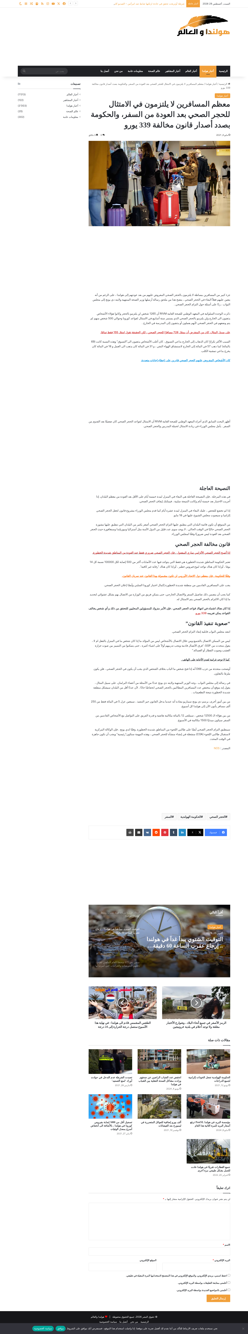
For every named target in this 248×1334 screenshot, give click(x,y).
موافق (60, 1328)
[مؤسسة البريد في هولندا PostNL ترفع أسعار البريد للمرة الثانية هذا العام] (208, 1106)
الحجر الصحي (217, 816)
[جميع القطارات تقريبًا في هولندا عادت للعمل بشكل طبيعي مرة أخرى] (208, 1151)
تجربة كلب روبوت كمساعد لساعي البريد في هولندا (193, 942)
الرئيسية (223, 71)
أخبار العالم (191, 71)
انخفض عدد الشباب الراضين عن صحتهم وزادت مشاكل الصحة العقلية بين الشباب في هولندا (160, 1081)
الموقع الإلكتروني (148, 1260)
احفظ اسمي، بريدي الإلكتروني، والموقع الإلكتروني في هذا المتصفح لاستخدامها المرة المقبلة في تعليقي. (176, 1275)
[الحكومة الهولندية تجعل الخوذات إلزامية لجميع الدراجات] (208, 1061)
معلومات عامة (135, 71)
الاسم (226, 1244)
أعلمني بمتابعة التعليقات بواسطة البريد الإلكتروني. (202, 1282)
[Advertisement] (88, 36)
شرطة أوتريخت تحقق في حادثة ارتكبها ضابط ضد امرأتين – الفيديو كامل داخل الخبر (142, 3)
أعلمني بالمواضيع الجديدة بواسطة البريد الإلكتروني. (201, 1290)
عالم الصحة (154, 71)
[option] (159, 941)
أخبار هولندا (208, 71)
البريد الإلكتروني (221, 1260)
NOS (217, 748)
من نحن (118, 71)
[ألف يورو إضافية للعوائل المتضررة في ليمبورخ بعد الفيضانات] (159, 1106)
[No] (243, 1328)
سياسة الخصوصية (108, 1321)
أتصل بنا (105, 71)
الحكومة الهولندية (190, 816)
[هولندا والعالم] (203, 25)
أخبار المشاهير (172, 71)
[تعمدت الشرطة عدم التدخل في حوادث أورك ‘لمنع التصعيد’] (110, 1061)
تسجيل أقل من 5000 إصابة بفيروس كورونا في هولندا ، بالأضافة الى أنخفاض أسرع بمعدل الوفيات (111, 1126)
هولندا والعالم (98, 1316)
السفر (168, 816)
